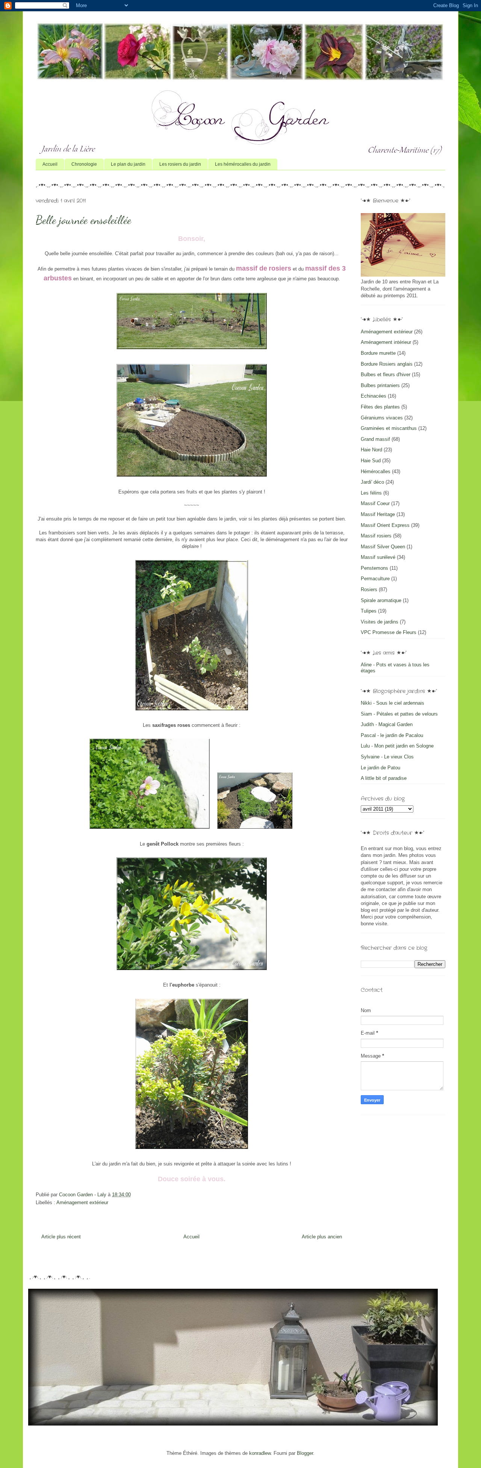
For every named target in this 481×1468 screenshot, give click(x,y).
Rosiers (369, 589)
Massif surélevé (378, 557)
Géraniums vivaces (382, 418)
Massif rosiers (376, 536)
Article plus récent (61, 1236)
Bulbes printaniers (380, 385)
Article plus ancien (322, 1236)
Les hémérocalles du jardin (243, 164)
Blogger (305, 1453)
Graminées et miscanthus (389, 428)
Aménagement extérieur (82, 1202)
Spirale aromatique (381, 600)
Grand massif (375, 439)
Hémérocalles (375, 471)
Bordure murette (378, 353)
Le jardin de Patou (380, 767)
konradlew (260, 1453)
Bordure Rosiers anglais (387, 364)
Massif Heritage (378, 514)
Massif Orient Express (385, 525)
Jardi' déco (372, 482)
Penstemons (374, 568)
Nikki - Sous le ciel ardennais (392, 703)
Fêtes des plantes (380, 407)
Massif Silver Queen (383, 546)
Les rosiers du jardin (180, 164)
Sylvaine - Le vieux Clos (387, 757)
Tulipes (369, 611)
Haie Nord (371, 450)
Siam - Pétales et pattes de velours (399, 714)
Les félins (371, 493)
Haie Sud (371, 460)
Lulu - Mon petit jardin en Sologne (397, 746)
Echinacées (373, 396)
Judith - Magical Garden (387, 724)
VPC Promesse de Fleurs (388, 632)
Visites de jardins (379, 622)
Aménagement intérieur (386, 342)
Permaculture (375, 578)
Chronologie (84, 164)
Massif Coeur (375, 503)
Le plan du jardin (128, 164)
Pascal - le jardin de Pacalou (392, 735)
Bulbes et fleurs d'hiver (385, 374)
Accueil (49, 164)
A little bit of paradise (384, 778)
